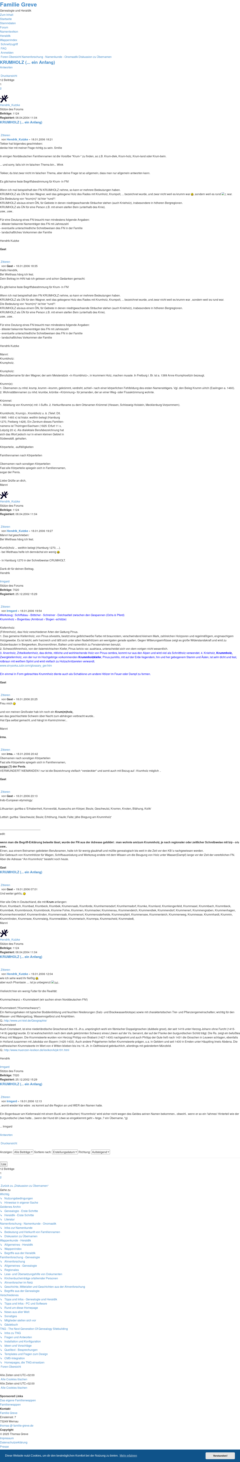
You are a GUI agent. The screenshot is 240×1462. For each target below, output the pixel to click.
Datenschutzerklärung (13, 1442)
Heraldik (5, 36)
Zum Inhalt (6, 15)
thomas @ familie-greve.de (16, 1425)
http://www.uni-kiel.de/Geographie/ (25, 1020)
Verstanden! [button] (220, 1455)
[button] (0, 92)
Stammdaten (8, 23)
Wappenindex (8, 40)
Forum (4, 27)
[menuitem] (3, 48)
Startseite (6, 19)
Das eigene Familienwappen (18, 1400)
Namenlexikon (9, 31)
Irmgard (4, 581)
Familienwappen (10, 1404)
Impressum (7, 1438)
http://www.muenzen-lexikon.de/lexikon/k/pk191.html (36, 1050)
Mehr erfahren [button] (128, 1455)
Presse (4, 1446)
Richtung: (85, 1152)
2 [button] (1, 88)
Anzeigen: (6, 1152)
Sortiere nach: (43, 1152)
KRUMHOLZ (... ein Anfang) (27, 62)
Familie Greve (18, 4)
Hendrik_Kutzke (10, 105)
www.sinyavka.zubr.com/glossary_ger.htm (26, 665)
